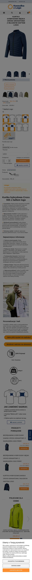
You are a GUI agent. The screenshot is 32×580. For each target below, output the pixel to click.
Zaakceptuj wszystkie (16, 570)
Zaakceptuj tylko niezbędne (16, 561)
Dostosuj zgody (16, 565)
